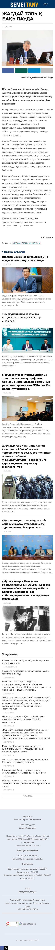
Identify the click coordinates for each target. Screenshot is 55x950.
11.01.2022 (7, 26)
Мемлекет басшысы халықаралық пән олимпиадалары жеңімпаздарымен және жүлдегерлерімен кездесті (22, 749)
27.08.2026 (7, 264)
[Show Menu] (3, 4)
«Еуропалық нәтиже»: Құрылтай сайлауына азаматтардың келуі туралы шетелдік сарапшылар (24, 524)
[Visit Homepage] (24, 4)
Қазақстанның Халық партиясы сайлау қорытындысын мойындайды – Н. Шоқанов (24, 771)
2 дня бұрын (8, 726)
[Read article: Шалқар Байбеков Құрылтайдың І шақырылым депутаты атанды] (27, 280)
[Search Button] (51, 4)
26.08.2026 (7, 325)
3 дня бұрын (8, 766)
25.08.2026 (7, 532)
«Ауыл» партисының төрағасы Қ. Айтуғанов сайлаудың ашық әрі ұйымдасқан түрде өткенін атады (26, 783)
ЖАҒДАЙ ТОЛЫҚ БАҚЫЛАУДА (26, 243)
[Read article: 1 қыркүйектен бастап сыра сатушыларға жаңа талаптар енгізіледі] (27, 340)
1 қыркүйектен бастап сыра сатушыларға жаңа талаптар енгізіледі (21, 318)
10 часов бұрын (10, 667)
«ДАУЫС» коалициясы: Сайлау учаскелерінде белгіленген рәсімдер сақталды (25, 761)
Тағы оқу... (28, 796)
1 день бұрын (9, 677)
